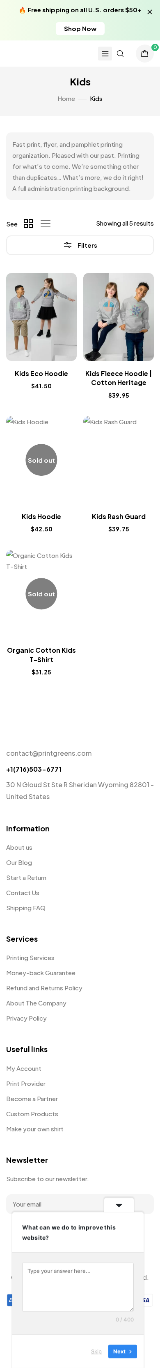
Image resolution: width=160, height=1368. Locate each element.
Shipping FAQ (26, 907)
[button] (80, 28)
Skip (96, 1351)
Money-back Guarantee (40, 972)
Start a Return (26, 877)
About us (19, 847)
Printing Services (30, 957)
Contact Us (22, 892)
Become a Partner (32, 1098)
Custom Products (32, 1113)
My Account (23, 1068)
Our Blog (19, 862)
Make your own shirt (35, 1129)
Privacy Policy (26, 1018)
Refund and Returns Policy (44, 988)
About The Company (36, 1003)
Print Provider (26, 1083)
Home (66, 98)
